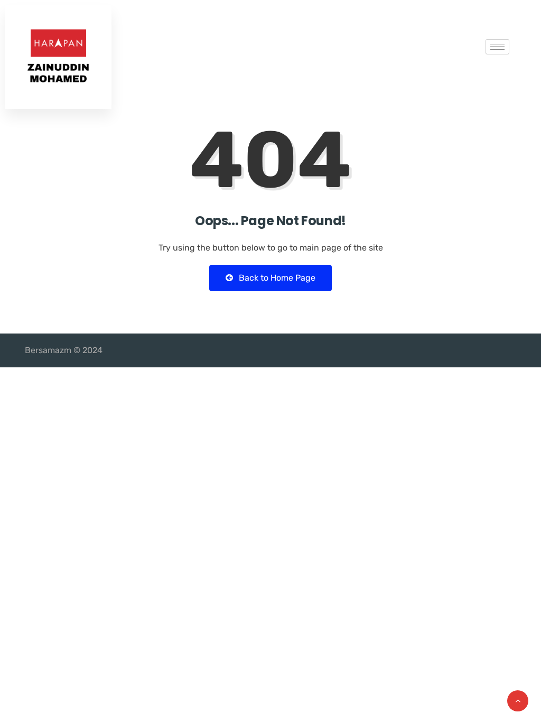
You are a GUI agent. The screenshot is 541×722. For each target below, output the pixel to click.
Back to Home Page (276, 278)
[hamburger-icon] (497, 46)
